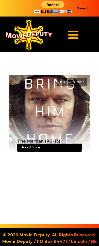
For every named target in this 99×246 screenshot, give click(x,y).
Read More (31, 147)
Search (83, 8)
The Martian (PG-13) (38, 141)
